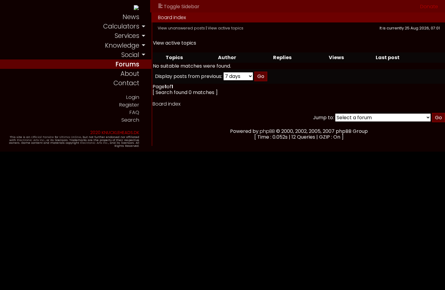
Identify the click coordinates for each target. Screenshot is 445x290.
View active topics (225, 28)
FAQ (134, 112)
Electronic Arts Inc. (31, 140)
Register (129, 104)
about (129, 73)
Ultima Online (70, 137)
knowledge (122, 45)
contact (126, 83)
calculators (121, 26)
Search (130, 119)
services (126, 35)
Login (132, 97)
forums (127, 64)
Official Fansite (42, 137)
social (130, 54)
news (131, 16)
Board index (172, 17)
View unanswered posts (181, 28)
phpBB (267, 131)
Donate (429, 6)
